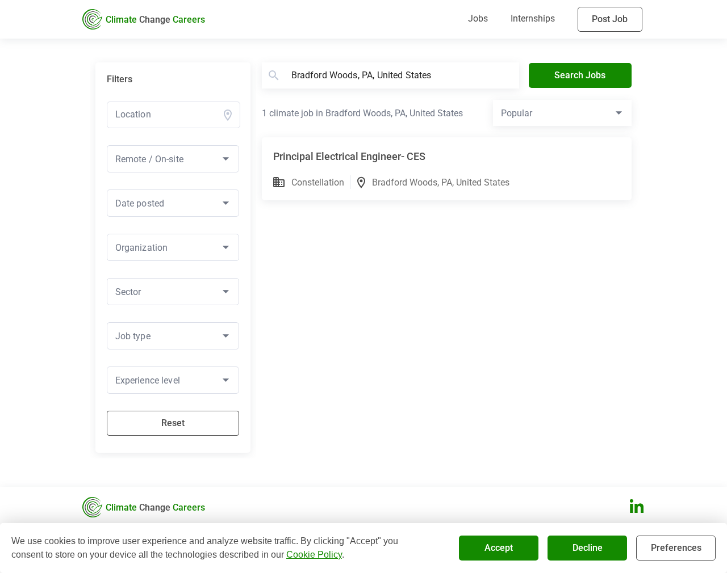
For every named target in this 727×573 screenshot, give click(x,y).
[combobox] (167, 114)
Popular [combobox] (517, 113)
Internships (533, 18)
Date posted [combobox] (140, 203)
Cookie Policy (314, 554)
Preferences (676, 547)
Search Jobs (579, 75)
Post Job (610, 19)
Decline (588, 547)
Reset (173, 423)
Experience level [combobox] (147, 380)
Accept (498, 547)
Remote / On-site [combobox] (149, 159)
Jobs (478, 18)
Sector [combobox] (128, 291)
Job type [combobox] (133, 336)
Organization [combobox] (141, 247)
